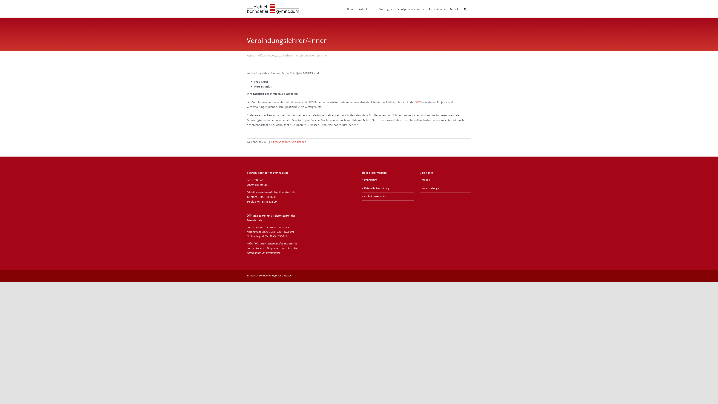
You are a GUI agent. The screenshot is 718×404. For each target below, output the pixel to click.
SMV (418, 102)
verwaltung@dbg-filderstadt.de (275, 192)
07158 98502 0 (267, 197)
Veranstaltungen (431, 188)
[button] (465, 9)
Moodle (426, 179)
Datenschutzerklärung (376, 188)
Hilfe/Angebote (280, 142)
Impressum (370, 179)
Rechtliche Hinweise (375, 196)
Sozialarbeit (299, 142)
